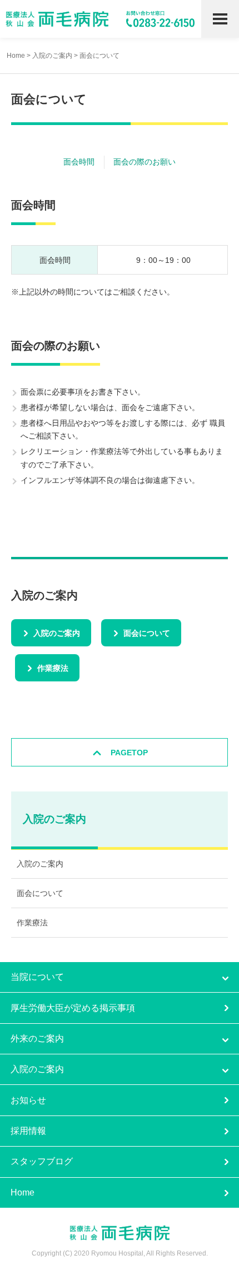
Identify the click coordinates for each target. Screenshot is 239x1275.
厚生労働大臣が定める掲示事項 (73, 1008)
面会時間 (78, 161)
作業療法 (52, 668)
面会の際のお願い (144, 161)
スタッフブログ (42, 1161)
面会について (146, 633)
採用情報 (28, 1130)
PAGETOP (129, 752)
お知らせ (28, 1100)
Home (16, 55)
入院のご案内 (52, 55)
